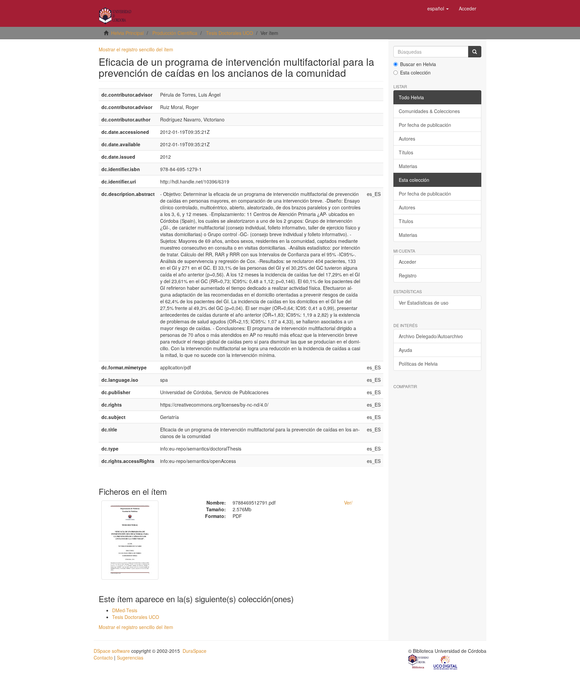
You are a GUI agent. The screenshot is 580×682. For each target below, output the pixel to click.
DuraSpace (194, 650)
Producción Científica (174, 33)
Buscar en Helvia (418, 64)
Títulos (406, 152)
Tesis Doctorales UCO (229, 33)
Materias (408, 166)
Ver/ (348, 502)
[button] (438, 8)
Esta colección (415, 72)
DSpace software (112, 650)
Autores (407, 138)
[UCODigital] (445, 662)
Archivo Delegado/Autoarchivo (431, 336)
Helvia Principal (127, 33)
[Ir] (474, 51)
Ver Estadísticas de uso (423, 302)
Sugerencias (130, 657)
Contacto (103, 657)
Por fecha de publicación (425, 124)
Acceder (407, 261)
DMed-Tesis (124, 610)
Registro (408, 275)
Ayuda (405, 350)
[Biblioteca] (419, 662)
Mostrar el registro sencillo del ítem (136, 49)
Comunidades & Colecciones (429, 111)
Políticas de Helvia (418, 363)
